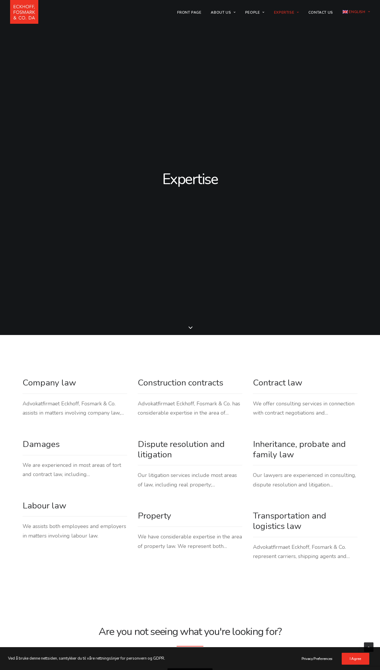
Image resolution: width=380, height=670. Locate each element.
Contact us (320, 12)
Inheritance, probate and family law (299, 449)
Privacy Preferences (317, 658)
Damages (41, 444)
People (252, 12)
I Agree (355, 658)
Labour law (44, 505)
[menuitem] (191, 12)
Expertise (284, 12)
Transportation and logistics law (289, 521)
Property (154, 516)
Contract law (277, 382)
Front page (189, 12)
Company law (49, 382)
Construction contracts (180, 382)
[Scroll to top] (368, 647)
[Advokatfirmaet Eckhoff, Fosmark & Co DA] (24, 12)
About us (221, 12)
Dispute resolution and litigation (181, 449)
